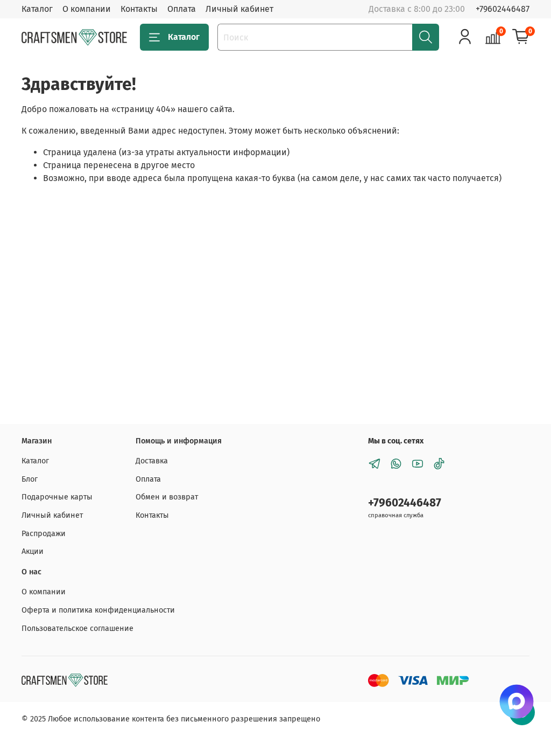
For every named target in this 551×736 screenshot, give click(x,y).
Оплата (181, 9)
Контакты (139, 9)
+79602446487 (502, 9)
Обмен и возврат (167, 497)
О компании (86, 9)
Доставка (152, 461)
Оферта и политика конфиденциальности (98, 610)
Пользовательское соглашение (77, 628)
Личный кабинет (239, 9)
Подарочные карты (57, 497)
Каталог (37, 9)
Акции (33, 551)
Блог (30, 479)
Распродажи (44, 533)
